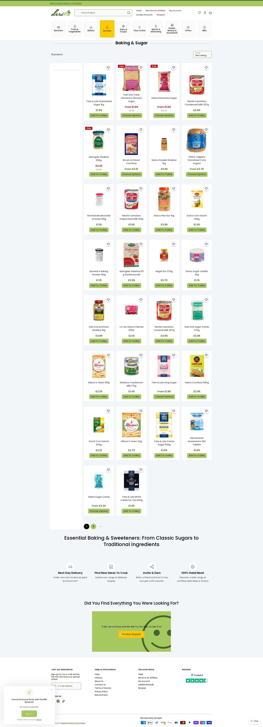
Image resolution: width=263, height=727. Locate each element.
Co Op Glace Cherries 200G (131, 328)
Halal (140, 674)
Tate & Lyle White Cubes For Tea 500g (131, 498)
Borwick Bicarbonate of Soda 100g (98, 217)
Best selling (201, 55)
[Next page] (100, 526)
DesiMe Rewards (146, 684)
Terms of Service (103, 688)
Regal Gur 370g (164, 271)
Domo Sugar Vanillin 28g (197, 273)
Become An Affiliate (147, 677)
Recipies (142, 688)
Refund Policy (101, 695)
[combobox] (103, 12)
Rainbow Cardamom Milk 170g (131, 384)
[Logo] (60, 13)
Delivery (98, 677)
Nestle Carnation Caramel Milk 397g (164, 328)
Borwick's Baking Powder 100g (99, 273)
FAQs (97, 674)
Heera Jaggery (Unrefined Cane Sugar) (197, 160)
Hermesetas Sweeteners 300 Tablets (197, 441)
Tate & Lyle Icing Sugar (164, 382)
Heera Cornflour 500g (197, 382)
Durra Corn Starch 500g (99, 443)
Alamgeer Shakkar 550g (99, 158)
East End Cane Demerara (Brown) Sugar (131, 98)
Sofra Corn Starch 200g (197, 217)
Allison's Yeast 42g (131, 441)
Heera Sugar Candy (99, 496)
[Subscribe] (77, 686)
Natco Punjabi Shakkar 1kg (164, 162)
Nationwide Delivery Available (66, 3)
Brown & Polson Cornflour (131, 162)
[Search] (128, 12)
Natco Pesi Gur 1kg (164, 215)
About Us (99, 681)
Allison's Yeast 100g (99, 382)
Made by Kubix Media (76, 723)
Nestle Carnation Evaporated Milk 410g (131, 217)
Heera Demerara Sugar (164, 98)
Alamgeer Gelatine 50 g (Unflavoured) (131, 273)
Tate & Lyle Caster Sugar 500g (164, 443)
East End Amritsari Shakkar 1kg (99, 328)
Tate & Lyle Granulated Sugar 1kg (99, 103)
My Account (144, 681)
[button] (210, 12)
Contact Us (100, 684)
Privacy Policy (101, 691)
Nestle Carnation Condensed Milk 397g (197, 103)
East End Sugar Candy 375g (197, 328)
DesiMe (64, 723)
